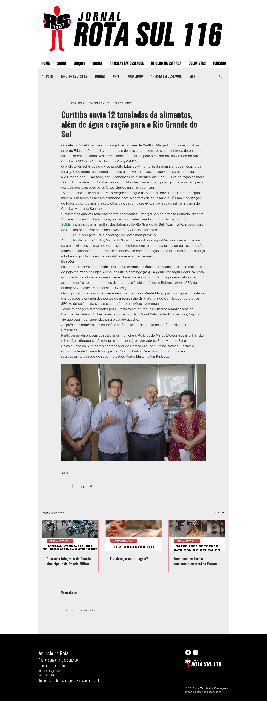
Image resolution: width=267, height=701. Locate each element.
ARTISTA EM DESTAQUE (166, 76)
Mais (192, 76)
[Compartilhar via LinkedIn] (82, 486)
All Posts (47, 76)
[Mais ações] (203, 103)
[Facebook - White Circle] (188, 652)
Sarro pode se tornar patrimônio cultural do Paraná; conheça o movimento (196, 561)
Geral (116, 76)
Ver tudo (220, 512)
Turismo (100, 76)
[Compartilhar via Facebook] (63, 486)
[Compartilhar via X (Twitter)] (72, 486)
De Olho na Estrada (74, 76)
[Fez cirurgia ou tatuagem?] (133, 535)
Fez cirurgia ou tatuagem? (129, 558)
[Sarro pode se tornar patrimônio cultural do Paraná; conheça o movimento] (197, 535)
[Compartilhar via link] (92, 486)
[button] (220, 76)
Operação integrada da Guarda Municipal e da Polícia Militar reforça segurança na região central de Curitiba (69, 561)
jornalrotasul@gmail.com (50, 671)
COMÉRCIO (135, 76)
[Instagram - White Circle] (195, 652)
